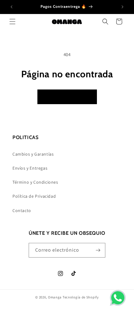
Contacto (21, 210)
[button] (12, 21)
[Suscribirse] (98, 250)
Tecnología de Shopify (81, 297)
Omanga (55, 297)
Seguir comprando (67, 97)
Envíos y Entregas (29, 168)
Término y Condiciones (35, 182)
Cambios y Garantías (33, 154)
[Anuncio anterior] (11, 7)
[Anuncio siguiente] (122, 7)
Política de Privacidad (34, 196)
